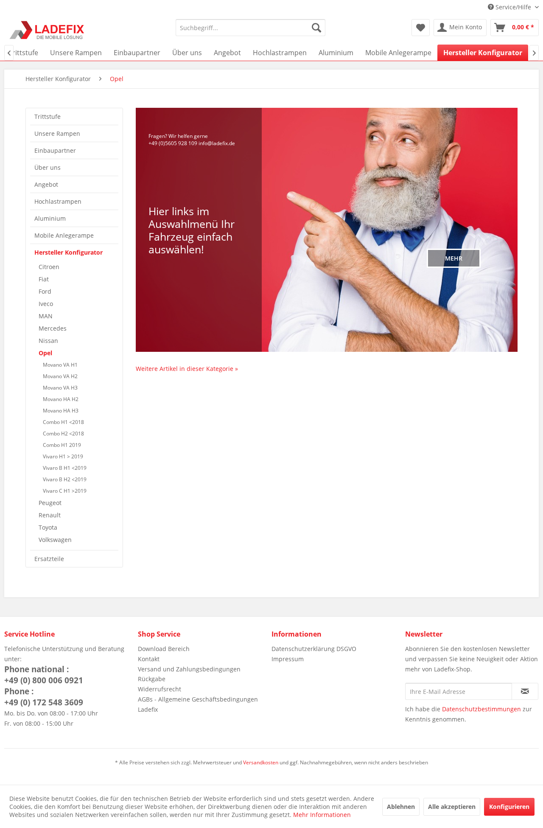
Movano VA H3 (60, 387)
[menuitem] (250, 27)
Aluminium (50, 218)
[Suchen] (316, 27)
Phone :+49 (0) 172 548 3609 (43, 697)
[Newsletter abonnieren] (525, 691)
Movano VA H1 (60, 364)
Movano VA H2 (60, 376)
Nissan (48, 341)
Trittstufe (47, 116)
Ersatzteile (49, 559)
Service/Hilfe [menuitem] (513, 7)
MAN (46, 316)
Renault (50, 515)
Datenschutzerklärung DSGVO (314, 649)
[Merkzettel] (420, 27)
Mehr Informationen (322, 815)
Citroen (49, 267)
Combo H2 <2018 (63, 433)
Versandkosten (260, 762)
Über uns (47, 167)
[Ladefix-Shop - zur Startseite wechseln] (47, 29)
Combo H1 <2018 (63, 422)
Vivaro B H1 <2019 (65, 468)
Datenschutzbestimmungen (481, 709)
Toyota (48, 527)
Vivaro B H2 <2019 (65, 479)
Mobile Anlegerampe (64, 235)
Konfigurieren (509, 807)
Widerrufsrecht (159, 689)
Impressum (288, 659)
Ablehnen (401, 807)
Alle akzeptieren (452, 807)
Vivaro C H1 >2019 (65, 490)
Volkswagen (55, 540)
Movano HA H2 (60, 399)
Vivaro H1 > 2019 (63, 456)
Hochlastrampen (57, 201)
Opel (45, 353)
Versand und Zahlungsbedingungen (189, 669)
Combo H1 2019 (62, 445)
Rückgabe (151, 679)
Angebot (46, 184)
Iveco (46, 304)
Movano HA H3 (60, 410)
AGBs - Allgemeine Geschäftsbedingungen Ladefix (198, 704)
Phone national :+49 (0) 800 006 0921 (43, 675)
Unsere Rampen (57, 133)
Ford (45, 291)
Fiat (44, 279)
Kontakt (149, 659)
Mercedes (53, 328)
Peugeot (50, 503)
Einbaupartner (55, 150)
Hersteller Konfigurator (68, 252)
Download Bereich (164, 649)
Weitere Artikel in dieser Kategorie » (187, 369)
